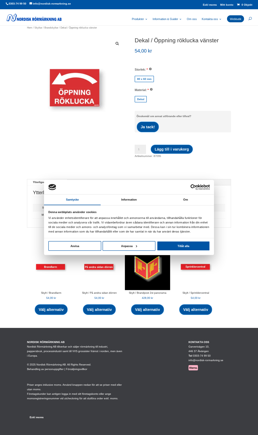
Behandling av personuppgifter (45, 369)
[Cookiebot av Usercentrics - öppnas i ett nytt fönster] (193, 187)
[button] (117, 43)
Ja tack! (148, 127)
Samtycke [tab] (72, 199)
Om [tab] (185, 199)
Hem (29, 27)
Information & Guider (165, 19)
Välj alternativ (51, 310)
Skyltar (38, 27)
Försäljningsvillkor (76, 369)
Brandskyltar (51, 27)
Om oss (192, 19)
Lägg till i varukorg (172, 149)
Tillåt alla (183, 245)
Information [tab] (129, 199)
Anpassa (127, 245)
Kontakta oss (210, 19)
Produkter (138, 19)
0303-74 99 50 (17, 3)
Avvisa (74, 245)
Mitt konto (226, 4)
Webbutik (235, 19)
